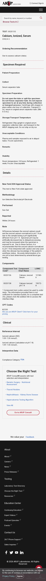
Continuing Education (12, 510)
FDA (22, 360)
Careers (7, 462)
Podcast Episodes (11, 520)
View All (10, 405)
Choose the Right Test (13, 491)
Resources (8, 496)
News (6, 467)
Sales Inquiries (10, 545)
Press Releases (10, 472)
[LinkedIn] (22, 552)
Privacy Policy (8, 576)
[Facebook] (6, 552)
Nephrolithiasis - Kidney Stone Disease (22, 395)
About (6, 457)
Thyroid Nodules (13, 389)
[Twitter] (11, 552)
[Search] (42, 18)
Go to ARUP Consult (23, 412)
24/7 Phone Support (12, 539)
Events (7, 525)
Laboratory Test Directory (14, 486)
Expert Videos (9, 515)
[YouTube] (16, 552)
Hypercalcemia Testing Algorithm (20, 400)
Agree (20, 576)
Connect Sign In (37, 3)
